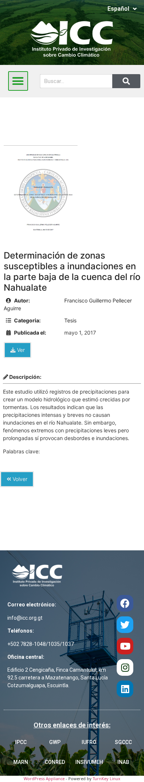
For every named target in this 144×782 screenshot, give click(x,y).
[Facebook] (125, 603)
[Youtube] (125, 646)
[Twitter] (125, 624)
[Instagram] (125, 667)
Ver (20, 350)
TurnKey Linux (106, 778)
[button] (18, 81)
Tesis (70, 320)
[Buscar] (126, 81)
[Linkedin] (125, 689)
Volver (19, 479)
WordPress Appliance (44, 778)
